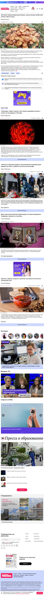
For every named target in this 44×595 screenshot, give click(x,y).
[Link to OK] (7, 545)
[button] (41, 336)
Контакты (31, 575)
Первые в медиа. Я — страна (16, 9)
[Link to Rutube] (2, 548)
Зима (18, 73)
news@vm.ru (38, 585)
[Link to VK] (4, 545)
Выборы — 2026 (13, 11)
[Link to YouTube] (12, 545)
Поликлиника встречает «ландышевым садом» (13, 468)
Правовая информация (18, 576)
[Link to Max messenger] (2, 545)
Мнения (26, 538)
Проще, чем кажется (8, 405)
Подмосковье (5, 73)
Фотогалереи (28, 541)
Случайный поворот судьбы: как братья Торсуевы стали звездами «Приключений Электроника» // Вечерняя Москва (17, 336)
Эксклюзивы (5, 342)
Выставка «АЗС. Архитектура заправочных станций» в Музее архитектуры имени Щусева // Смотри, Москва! (23, 336)
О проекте (22, 489)
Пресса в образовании (38, 541)
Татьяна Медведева (5, 218)
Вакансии (22, 575)
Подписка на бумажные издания (29, 573)
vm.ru (2, 584)
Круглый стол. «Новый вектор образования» (22, 386)
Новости (12, 6)
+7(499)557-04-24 (8, 585)
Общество (38, 118)
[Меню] (42, 9)
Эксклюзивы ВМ (13, 8)
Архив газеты (36, 536)
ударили (11, 147)
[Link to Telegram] (14, 545)
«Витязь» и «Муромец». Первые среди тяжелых (16, 477)
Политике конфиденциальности (22, 593)
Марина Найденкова (5, 115)
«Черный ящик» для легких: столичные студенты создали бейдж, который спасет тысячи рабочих (22, 352)
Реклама (20, 573)
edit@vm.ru (20, 585)
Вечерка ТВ (5, 371)
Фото (16, 6)
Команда (27, 575)
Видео (20, 6)
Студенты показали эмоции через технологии (16, 471)
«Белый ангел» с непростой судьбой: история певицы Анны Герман (4, 336)
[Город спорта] (33, 9)
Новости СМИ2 (4, 108)
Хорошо (40, 593)
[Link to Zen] (9, 545)
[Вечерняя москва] (6, 575)
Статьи (26, 536)
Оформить (25, 563)
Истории (4, 331)
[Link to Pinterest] (4, 548)
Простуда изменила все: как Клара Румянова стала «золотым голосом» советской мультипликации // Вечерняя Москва (10, 336)
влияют (20, 66)
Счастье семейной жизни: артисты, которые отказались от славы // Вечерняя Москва (36, 336)
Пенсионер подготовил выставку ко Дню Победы (16, 483)
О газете (15, 573)
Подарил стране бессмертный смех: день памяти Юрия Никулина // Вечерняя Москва (30, 336)
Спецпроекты (26, 6)
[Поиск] (37, 9)
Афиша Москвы (21, 8)
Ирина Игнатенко (5, 19)
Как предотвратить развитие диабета (22, 415)
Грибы (12, 73)
